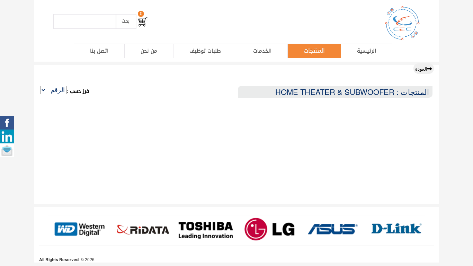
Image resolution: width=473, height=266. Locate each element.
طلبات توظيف (205, 51)
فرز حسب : (77, 91)
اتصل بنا (99, 51)
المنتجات (314, 50)
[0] (142, 22)
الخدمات (262, 51)
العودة (421, 68)
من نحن (149, 51)
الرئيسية (366, 51)
